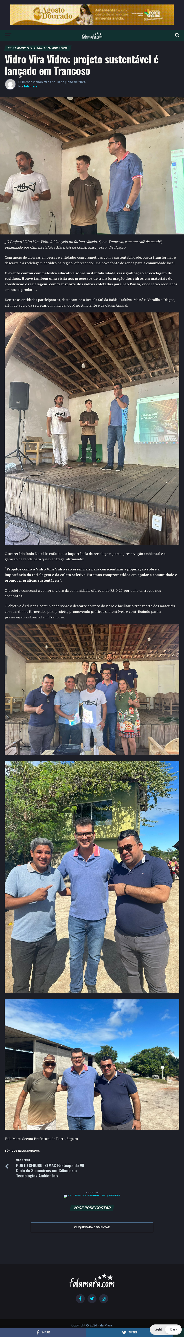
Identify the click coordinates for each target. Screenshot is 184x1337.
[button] (166, 1329)
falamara (30, 86)
